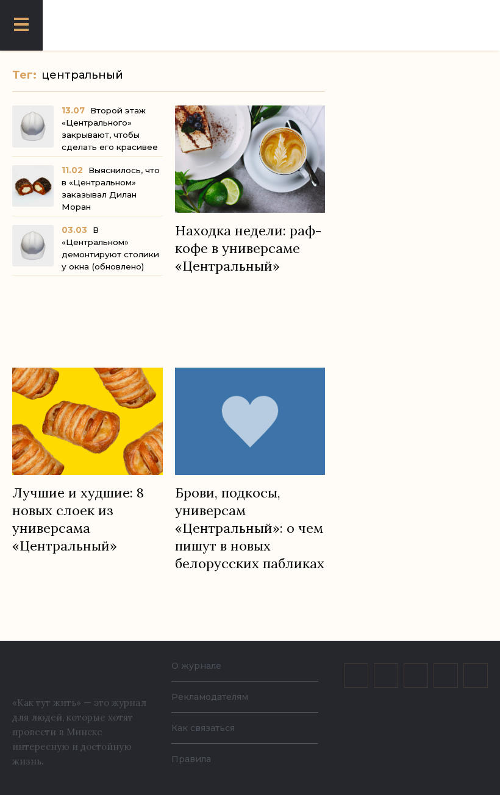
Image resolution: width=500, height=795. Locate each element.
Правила (191, 759)
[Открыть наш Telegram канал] (446, 675)
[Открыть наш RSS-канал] (475, 675)
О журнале (196, 665)
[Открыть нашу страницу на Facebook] (386, 675)
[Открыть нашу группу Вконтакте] (356, 675)
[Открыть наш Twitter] (416, 675)
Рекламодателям (209, 696)
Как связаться (203, 727)
